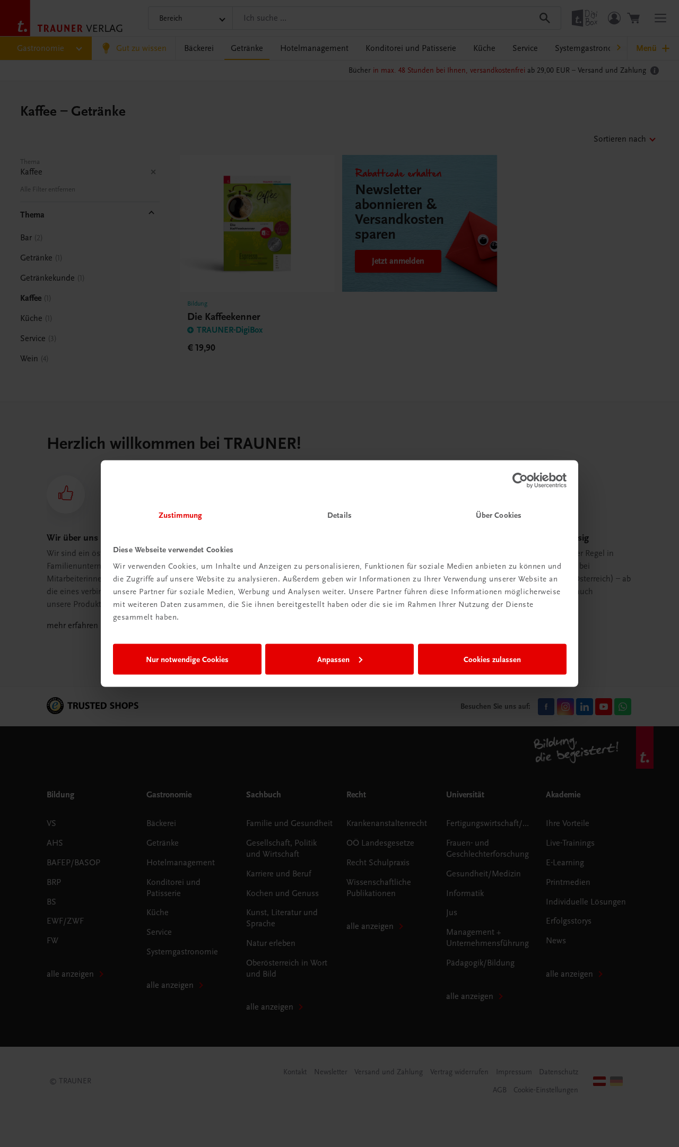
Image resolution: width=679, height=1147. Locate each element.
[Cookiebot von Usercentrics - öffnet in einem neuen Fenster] (520, 480)
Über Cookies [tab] (498, 515)
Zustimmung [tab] (180, 515)
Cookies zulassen (492, 659)
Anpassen (333, 659)
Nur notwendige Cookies (187, 659)
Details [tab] (339, 515)
